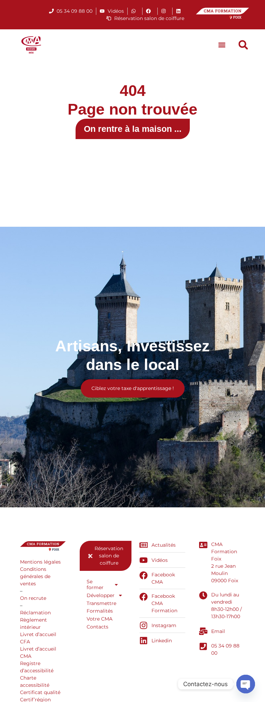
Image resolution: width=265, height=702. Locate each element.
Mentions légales (40, 562)
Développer (101, 595)
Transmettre (101, 603)
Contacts (97, 627)
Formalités (100, 611)
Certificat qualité (40, 692)
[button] (222, 45)
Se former (95, 584)
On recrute (33, 598)
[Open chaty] (245, 684)
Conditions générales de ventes (35, 576)
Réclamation (35, 613)
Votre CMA (99, 619)
